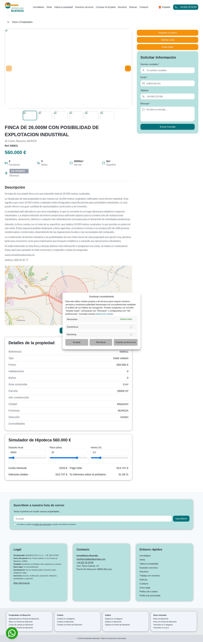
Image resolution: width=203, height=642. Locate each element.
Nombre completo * (149, 64)
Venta (142, 559)
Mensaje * (145, 103)
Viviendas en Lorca (161, 628)
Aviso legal (145, 587)
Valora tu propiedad (149, 563)
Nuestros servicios (149, 567)
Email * (143, 77)
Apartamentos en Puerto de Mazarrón (24, 619)
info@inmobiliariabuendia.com (91, 559)
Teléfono (144, 90)
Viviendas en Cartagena (163, 625)
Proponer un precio (167, 32)
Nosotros (144, 571)
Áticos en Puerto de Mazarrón (21, 622)
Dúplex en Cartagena (113, 619)
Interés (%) (96, 447)
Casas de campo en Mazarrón (21, 625)
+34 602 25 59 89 (188, 7)
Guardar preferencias (125, 342)
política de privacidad (42, 524)
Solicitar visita (167, 40)
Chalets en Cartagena (66, 619)
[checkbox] (15, 524)
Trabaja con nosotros (150, 575)
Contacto (144, 583)
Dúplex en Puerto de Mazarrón (117, 625)
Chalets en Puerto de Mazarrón (69, 625)
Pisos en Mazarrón (160, 619)
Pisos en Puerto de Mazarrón (165, 622)
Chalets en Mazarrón (65, 622)
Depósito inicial (15, 447)
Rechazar (101, 342)
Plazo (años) (56, 447)
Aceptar (77, 342)
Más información (22, 583)
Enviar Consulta (167, 126)
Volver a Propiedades (22, 22)
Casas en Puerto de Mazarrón (21, 628)
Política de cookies (149, 591)
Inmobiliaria (145, 555)
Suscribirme (181, 518)
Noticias (143, 579)
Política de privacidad (150, 595)
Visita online (167, 47)
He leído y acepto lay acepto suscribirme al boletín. (46, 524)
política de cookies (104, 314)
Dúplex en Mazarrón (113, 622)
